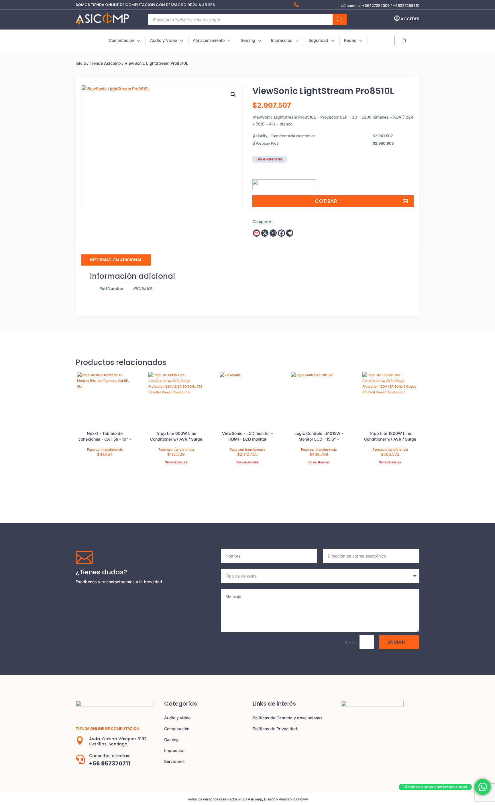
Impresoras (175, 750)
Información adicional (116, 259)
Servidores (174, 761)
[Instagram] (273, 233)
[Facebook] (281, 233)
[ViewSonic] (284, 182)
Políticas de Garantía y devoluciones (288, 717)
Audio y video (177, 717)
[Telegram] (289, 233)
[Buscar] (340, 19)
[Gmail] (256, 233)
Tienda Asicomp (105, 63)
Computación (176, 728)
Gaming (171, 739)
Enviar (396, 642)
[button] (233, 94)
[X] (264, 233)
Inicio (81, 63)
